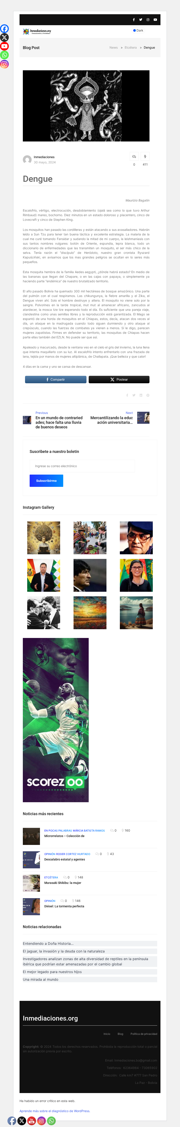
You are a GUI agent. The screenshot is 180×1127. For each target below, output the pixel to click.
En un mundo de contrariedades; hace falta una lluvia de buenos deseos (59, 422)
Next (129, 413)
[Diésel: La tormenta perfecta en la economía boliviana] (31, 906)
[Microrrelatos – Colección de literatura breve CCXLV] (31, 836)
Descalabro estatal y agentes (64, 859)
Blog (120, 1033)
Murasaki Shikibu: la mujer (62, 883)
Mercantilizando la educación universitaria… (111, 420)
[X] (4, 37)
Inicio (107, 1033)
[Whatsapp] (4, 55)
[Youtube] (4, 46)
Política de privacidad (144, 1033)
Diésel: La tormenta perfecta (64, 906)
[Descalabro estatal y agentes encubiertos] (31, 859)
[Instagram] (4, 64)
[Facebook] (4, 28)
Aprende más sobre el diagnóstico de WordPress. (55, 1111)
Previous (42, 413)
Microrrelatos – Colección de (64, 836)
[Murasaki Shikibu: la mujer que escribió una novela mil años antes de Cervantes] (31, 883)
